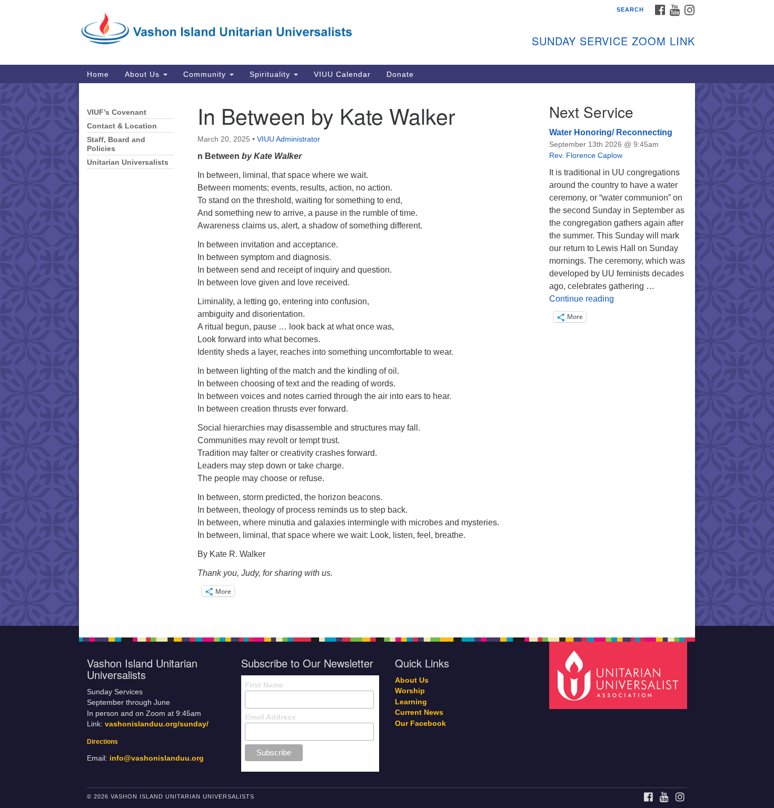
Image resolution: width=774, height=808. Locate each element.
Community (206, 74)
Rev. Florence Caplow (585, 155)
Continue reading (581, 298)
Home (98, 74)
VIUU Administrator (288, 139)
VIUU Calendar (342, 74)
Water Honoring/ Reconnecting (610, 132)
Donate (400, 74)
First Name (264, 685)
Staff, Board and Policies (116, 144)
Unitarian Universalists (127, 162)
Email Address (270, 717)
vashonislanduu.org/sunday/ (157, 724)
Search (630, 9)
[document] (387, 354)
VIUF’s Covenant (116, 112)
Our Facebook (420, 723)
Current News (419, 712)
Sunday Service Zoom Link (613, 40)
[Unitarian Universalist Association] (619, 675)
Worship (410, 691)
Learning (411, 702)
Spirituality (271, 74)
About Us (143, 74)
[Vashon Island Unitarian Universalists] (259, 29)
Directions (102, 741)
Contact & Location (122, 126)
